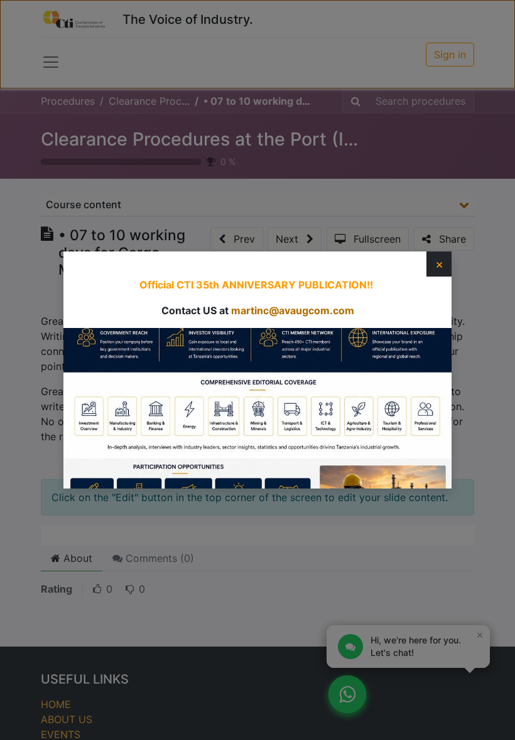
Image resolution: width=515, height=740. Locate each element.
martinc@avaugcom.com (292, 310)
